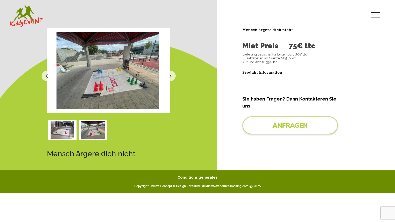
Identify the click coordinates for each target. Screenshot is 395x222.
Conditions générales (197, 177)
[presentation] (47, 76)
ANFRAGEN (290, 125)
